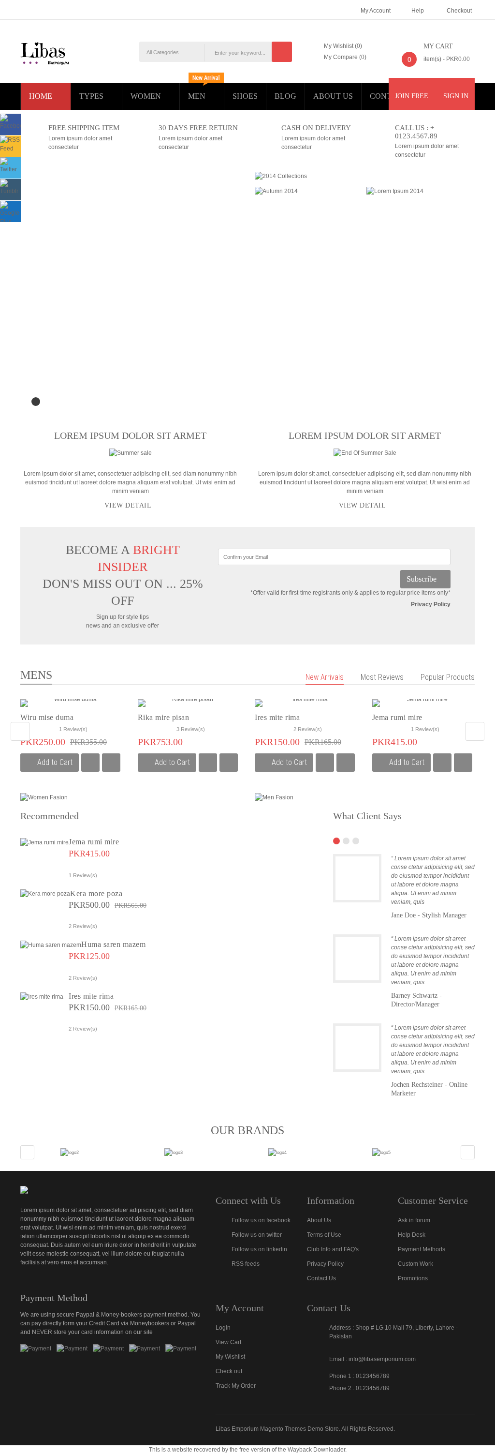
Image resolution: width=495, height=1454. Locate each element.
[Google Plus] (10, 213)
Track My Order (236, 1385)
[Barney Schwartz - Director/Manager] (357, 958)
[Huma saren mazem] (50, 944)
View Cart (228, 1342)
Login (223, 1327)
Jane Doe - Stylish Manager (428, 915)
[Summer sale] (130, 452)
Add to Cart (55, 762)
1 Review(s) (73, 729)
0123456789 (373, 1376)
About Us (319, 1220)
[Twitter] (10, 165)
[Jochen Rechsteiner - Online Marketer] (357, 1047)
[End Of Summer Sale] (365, 452)
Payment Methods (421, 1249)
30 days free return (198, 128)
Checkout (459, 10)
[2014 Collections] (281, 175)
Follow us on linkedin (259, 1249)
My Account (376, 10)
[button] (20, 731)
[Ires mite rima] (41, 996)
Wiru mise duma (46, 717)
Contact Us (321, 1278)
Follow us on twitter (257, 1234)
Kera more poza (96, 893)
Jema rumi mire (397, 717)
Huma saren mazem (113, 944)
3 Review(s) (190, 729)
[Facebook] (13, 121)
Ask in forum (414, 1220)
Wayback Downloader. (317, 1449)
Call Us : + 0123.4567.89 (416, 131)
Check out (229, 1371)
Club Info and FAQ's (333, 1249)
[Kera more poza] (45, 893)
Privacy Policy (431, 604)
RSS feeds (246, 1263)
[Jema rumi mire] (44, 842)
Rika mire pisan (163, 717)
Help (417, 10)
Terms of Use (324, 1234)
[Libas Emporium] (45, 52)
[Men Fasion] (274, 797)
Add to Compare (90, 762)
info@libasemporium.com (382, 1359)
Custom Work (415, 1263)
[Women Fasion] (44, 797)
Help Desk (411, 1234)
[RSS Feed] (10, 143)
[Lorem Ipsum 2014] (394, 190)
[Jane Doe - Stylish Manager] (357, 878)
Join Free (412, 96)
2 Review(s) (307, 729)
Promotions (413, 1278)
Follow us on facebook (261, 1220)
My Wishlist (230, 1356)
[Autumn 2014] (276, 190)
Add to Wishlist (111, 762)
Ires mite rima (277, 717)
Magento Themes (283, 1428)
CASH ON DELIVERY (316, 128)
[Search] (282, 52)
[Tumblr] (10, 186)
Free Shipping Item (83, 128)
